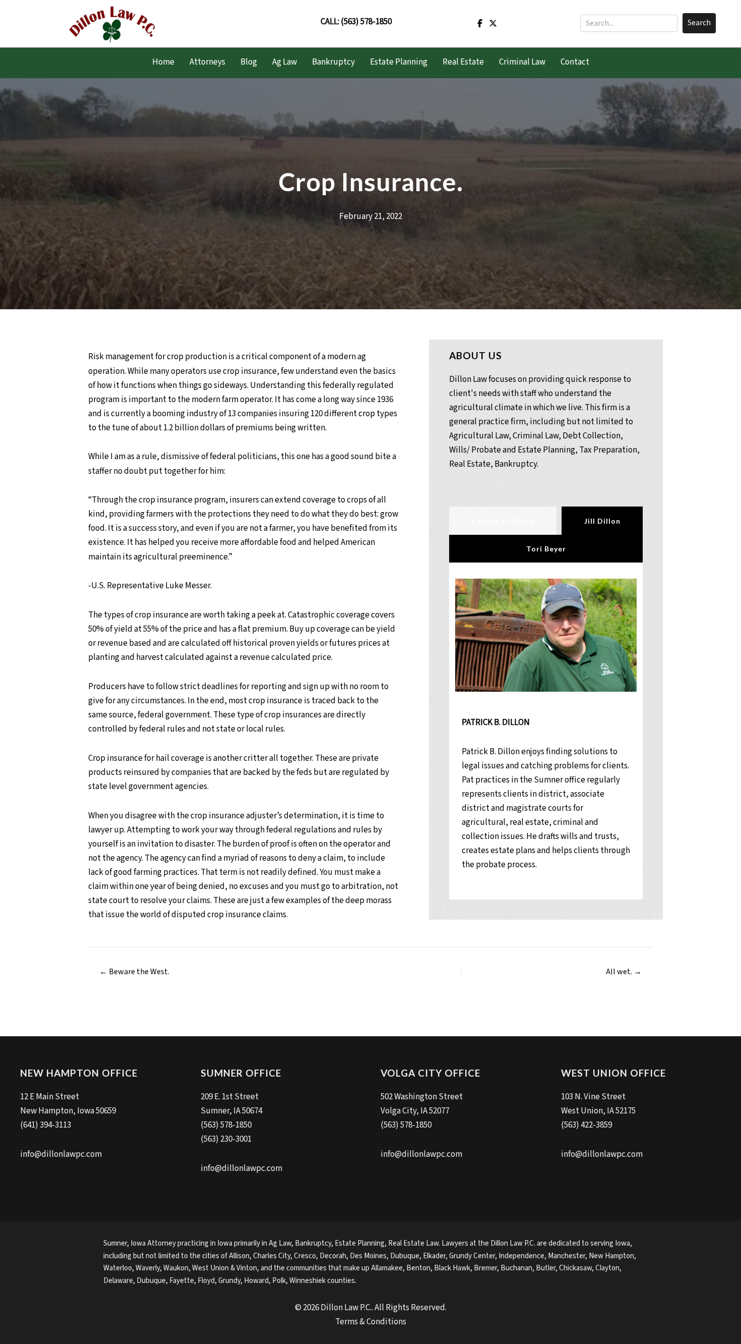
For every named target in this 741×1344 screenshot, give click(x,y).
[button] (699, 23)
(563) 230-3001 (226, 1139)
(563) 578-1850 (366, 22)
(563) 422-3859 (586, 1125)
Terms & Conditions (370, 1322)
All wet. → (624, 972)
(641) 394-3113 (45, 1125)
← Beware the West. (134, 972)
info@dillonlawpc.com (61, 1154)
